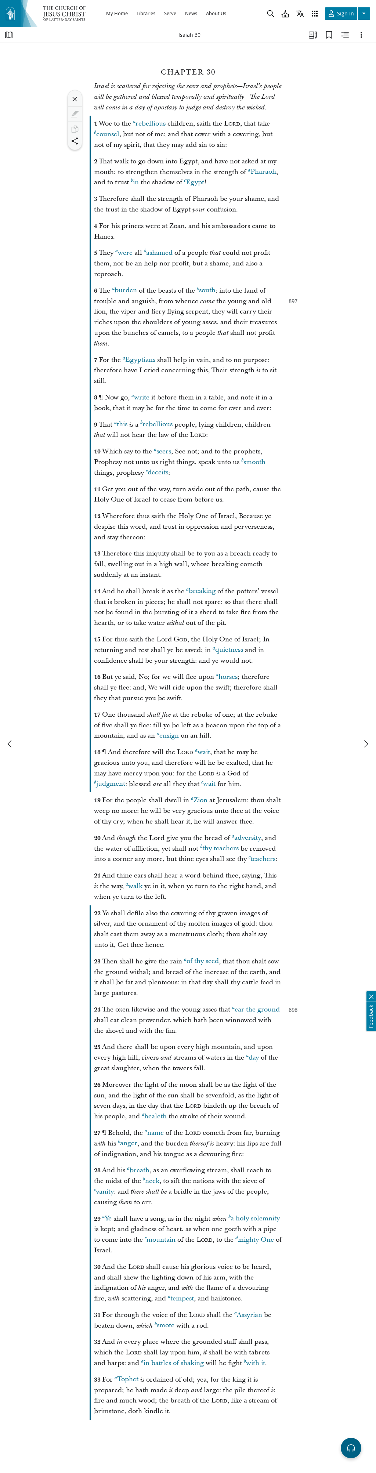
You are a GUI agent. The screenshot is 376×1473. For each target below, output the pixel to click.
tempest (182, 1298)
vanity (105, 1191)
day (254, 1057)
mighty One (256, 1239)
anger (128, 1143)
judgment (110, 784)
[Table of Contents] (9, 35)
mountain (161, 1239)
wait (204, 752)
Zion (200, 800)
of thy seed (203, 961)
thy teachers (220, 848)
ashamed (159, 252)
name (155, 1132)
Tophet (127, 1379)
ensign (169, 735)
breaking (202, 591)
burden (126, 290)
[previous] (10, 743)
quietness (229, 650)
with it (255, 1363)
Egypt (195, 182)
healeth (155, 1116)
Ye (108, 1218)
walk (135, 886)
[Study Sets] (313, 35)
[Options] (361, 35)
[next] (365, 743)
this (122, 424)
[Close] (75, 99)
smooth (254, 462)
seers (163, 451)
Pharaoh (263, 172)
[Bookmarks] (329, 35)
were (125, 252)
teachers (262, 859)
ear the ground (257, 1009)
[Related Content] (345, 35)
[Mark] (75, 114)
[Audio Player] (351, 1448)
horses (228, 676)
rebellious (150, 123)
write (141, 397)
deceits (158, 472)
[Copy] (75, 129)
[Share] (75, 141)
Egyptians (140, 360)
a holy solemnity (255, 1218)
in (136, 182)
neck (152, 1181)
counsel (107, 134)
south (207, 290)
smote (165, 1325)
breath (139, 1170)
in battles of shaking (174, 1363)
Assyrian (249, 1315)
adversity (247, 838)
